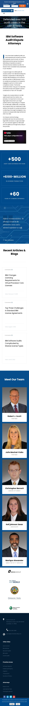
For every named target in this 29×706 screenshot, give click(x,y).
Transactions (6, 673)
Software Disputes (7, 666)
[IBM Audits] (7, 10)
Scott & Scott (6, 646)
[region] (14, 22)
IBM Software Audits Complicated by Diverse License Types (14, 343)
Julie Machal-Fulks (7, 689)
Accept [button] (12, 704)
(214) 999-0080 (20, 10)
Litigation (5, 671)
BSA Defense (6, 648)
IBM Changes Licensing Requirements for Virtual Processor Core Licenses (14, 280)
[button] (13, 27)
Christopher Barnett (8, 691)
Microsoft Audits (7, 651)
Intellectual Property (8, 668)
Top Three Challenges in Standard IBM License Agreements (14, 310)
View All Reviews (9, 240)
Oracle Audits (6, 655)
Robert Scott (6, 686)
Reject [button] (18, 704)
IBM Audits (5, 653)
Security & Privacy (7, 676)
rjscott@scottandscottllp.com (13, 633)
